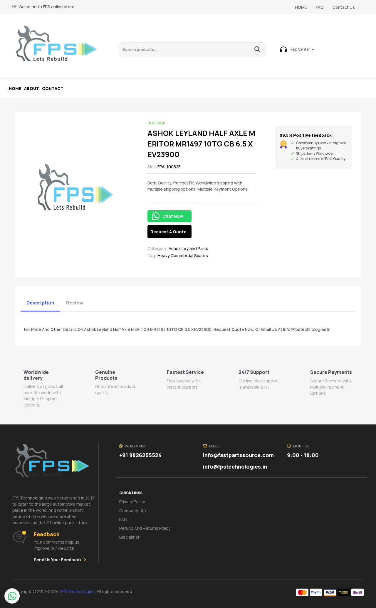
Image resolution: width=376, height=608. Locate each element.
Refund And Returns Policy (144, 528)
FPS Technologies (77, 591)
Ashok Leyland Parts (188, 248)
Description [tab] (40, 302)
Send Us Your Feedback (58, 559)
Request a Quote (168, 231)
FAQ (320, 7)
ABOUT (31, 88)
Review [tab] (74, 302)
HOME (301, 7)
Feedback (46, 534)
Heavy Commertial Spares (182, 255)
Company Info (132, 510)
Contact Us (344, 7)
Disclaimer (129, 537)
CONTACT (52, 88)
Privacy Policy (132, 501)
